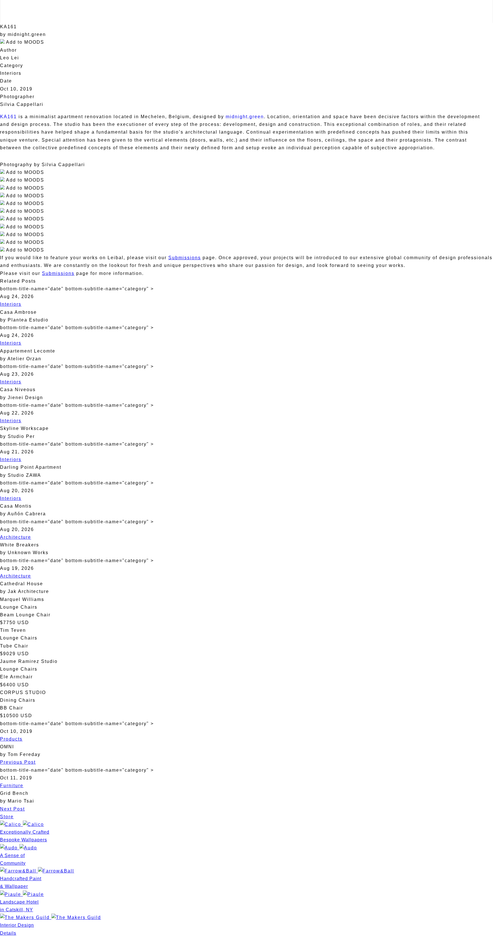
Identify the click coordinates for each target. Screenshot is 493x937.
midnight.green (245, 116)
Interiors (10, 304)
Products (11, 739)
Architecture (15, 537)
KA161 (8, 116)
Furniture (11, 785)
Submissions (184, 257)
